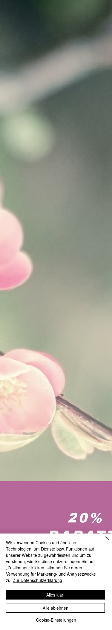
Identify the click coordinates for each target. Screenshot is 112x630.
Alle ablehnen (55, 608)
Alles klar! (55, 595)
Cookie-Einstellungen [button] (56, 620)
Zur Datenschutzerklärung (37, 580)
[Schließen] (103, 542)
